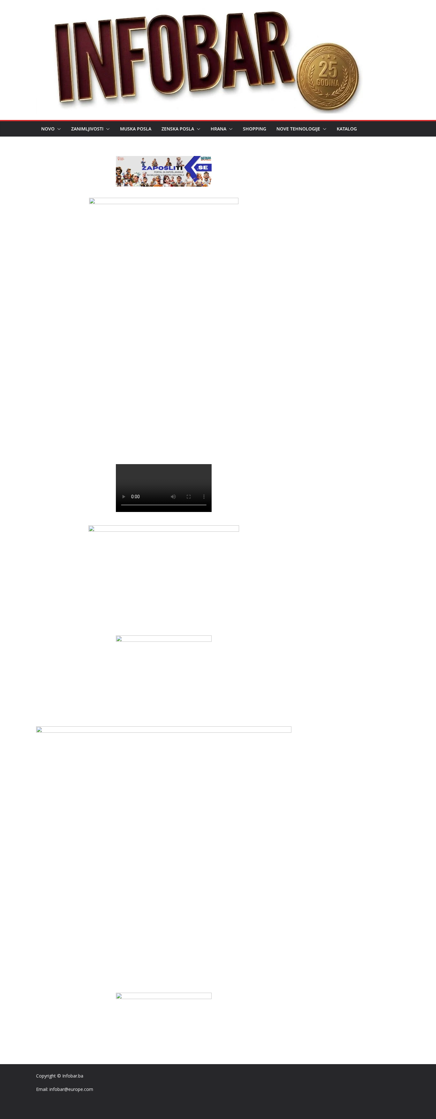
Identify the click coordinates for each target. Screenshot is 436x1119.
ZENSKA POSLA (178, 129)
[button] (58, 128)
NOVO (48, 129)
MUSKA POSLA (135, 129)
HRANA (218, 129)
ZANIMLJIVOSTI (87, 129)
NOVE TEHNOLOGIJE (298, 129)
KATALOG (347, 129)
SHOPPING (254, 129)
